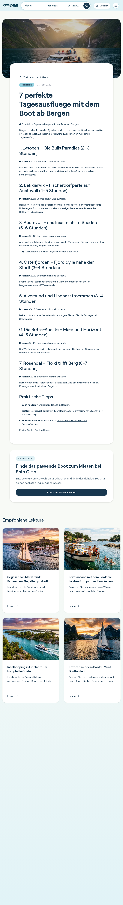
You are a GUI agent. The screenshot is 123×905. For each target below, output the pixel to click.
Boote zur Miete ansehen (61, 492)
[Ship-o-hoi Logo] (10, 5)
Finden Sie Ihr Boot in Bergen (35, 430)
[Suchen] (86, 6)
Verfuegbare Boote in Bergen (53, 404)
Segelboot (54, 386)
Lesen (10, 605)
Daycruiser (55, 251)
